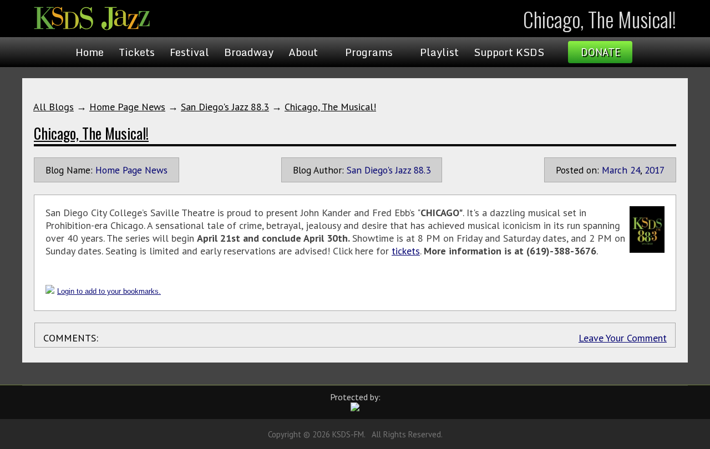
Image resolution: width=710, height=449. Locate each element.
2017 (655, 170)
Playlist (439, 52)
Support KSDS (509, 52)
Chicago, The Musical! (330, 106)
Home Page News (127, 106)
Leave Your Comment (623, 337)
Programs (369, 52)
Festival (189, 52)
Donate (600, 52)
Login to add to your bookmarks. (109, 291)
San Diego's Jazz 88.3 (225, 106)
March (614, 170)
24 (635, 170)
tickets (406, 250)
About (303, 52)
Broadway (248, 52)
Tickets (137, 52)
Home (89, 52)
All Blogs (53, 106)
